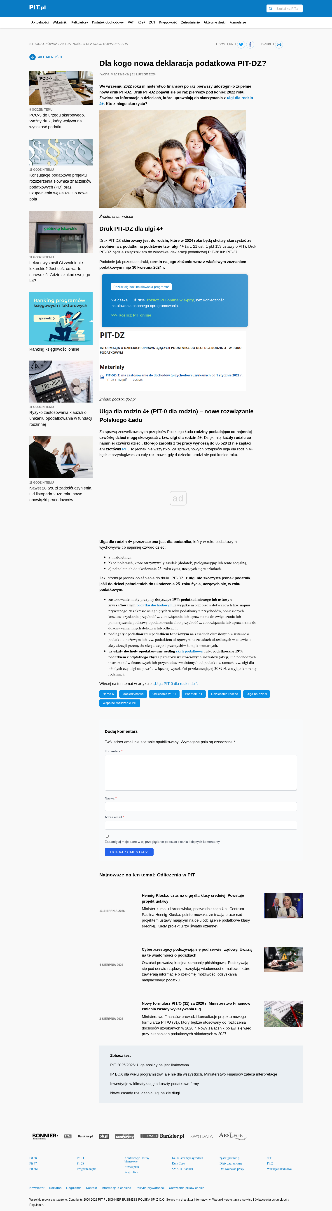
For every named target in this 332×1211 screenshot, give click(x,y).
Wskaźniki (60, 22)
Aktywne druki (214, 22)
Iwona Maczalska (114, 74)
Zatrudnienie (190, 22)
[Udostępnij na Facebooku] (250, 45)
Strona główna (43, 44)
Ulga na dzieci (257, 694)
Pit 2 (270, 1163)
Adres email (114, 817)
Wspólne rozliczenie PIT (120, 703)
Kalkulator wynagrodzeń (187, 1158)
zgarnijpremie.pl (230, 1158)
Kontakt (91, 1188)
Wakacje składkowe (279, 1169)
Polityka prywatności (150, 1188)
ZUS (152, 22)
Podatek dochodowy (108, 22)
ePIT (270, 1158)
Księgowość (168, 22)
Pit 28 (80, 1163)
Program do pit (86, 1169)
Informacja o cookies (116, 1188)
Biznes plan (131, 1166)
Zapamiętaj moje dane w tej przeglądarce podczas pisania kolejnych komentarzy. (162, 841)
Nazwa (111, 798)
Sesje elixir (131, 1172)
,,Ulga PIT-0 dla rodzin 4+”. (176, 684)
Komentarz (113, 751)
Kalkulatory (79, 22)
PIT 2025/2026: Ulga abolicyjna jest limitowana (149, 1065)
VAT (131, 22)
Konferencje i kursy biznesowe (136, 1160)
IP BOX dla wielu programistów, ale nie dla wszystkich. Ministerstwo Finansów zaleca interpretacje (193, 1074)
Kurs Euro (178, 1163)
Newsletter (36, 1188)
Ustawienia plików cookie (186, 1188)
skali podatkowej (189, 651)
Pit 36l (33, 1169)
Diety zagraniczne (231, 1163)
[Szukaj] (270, 8)
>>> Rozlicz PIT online (131, 315)
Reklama (55, 1188)
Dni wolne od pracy (232, 1169)
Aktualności (40, 22)
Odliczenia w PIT (164, 694)
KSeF (141, 22)
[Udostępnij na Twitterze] (241, 45)
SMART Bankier (182, 1169)
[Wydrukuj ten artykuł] (279, 45)
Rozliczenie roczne (224, 694)
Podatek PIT (194, 694)
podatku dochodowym (154, 605)
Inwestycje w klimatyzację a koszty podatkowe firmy (154, 1084)
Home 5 (108, 694)
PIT (125, 449)
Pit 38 (33, 1158)
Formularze (237, 22)
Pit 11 (80, 1158)
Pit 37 (33, 1163)
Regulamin (74, 1188)
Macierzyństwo (133, 694)
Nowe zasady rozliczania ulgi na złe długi (145, 1093)
